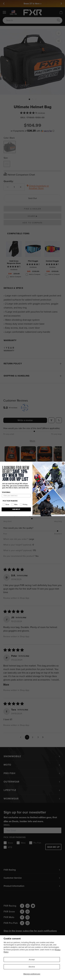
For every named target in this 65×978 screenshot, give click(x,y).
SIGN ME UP (16, 509)
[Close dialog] (63, 463)
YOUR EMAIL (6, 492)
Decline (32, 966)
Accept (32, 959)
